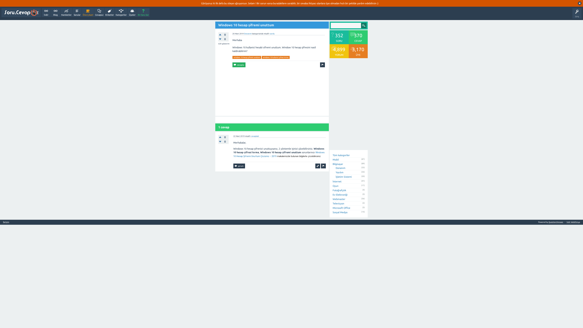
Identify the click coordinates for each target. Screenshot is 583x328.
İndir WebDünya (573, 222)
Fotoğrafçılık (339, 190)
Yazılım (339, 172)
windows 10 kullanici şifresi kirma (275, 57)
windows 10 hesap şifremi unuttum (247, 57)
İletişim (6, 222)
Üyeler (132, 15)
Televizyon (338, 203)
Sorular (77, 15)
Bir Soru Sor (143, 15)
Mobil (336, 159)
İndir (46, 15)
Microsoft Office (341, 208)
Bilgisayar (338, 164)
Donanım (248, 34)
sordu (272, 34)
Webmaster (339, 199)
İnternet (337, 181)
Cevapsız (99, 15)
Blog (55, 15)
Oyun (335, 185)
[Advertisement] (272, 91)
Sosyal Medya (340, 212)
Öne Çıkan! (88, 15)
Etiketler (109, 15)
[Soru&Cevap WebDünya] (21, 12)
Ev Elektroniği (340, 194)
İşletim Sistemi (344, 176)
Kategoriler (121, 15)
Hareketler (66, 15)
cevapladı (255, 136)
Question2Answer (556, 222)
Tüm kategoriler (341, 155)
